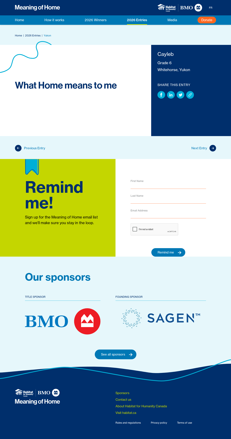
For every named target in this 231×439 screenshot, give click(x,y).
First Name (137, 181)
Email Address (139, 210)
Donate (206, 20)
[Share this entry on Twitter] (180, 95)
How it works (54, 20)
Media (172, 20)
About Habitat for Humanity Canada (141, 406)
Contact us (123, 399)
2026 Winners (96, 20)
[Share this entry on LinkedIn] (171, 95)
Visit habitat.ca (126, 413)
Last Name (137, 195)
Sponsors (122, 393)
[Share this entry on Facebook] (161, 95)
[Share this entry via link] (190, 95)
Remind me (166, 252)
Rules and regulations (128, 422)
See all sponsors (113, 354)
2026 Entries (137, 20)
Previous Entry (34, 148)
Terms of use (184, 422)
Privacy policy (159, 422)
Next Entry (199, 148)
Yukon (47, 35)
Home (19, 20)
